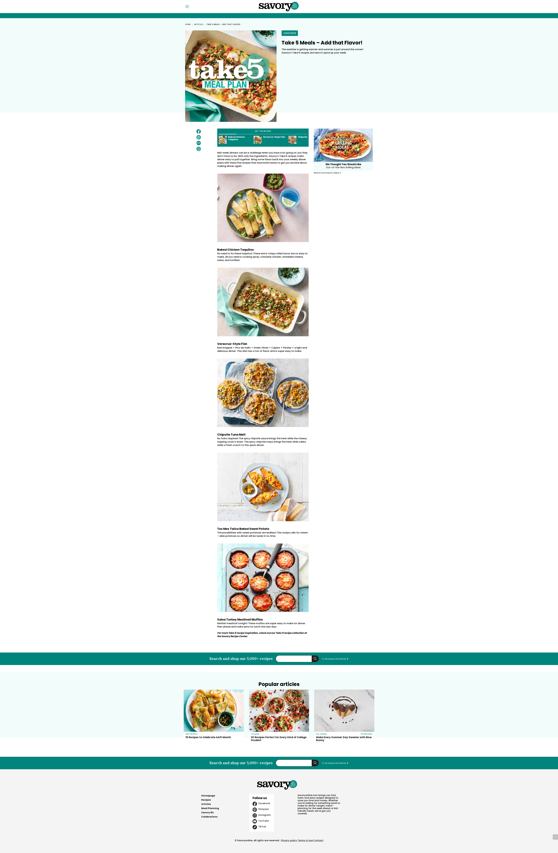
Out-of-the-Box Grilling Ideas (343, 167)
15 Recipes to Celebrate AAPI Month (208, 737)
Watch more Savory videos (327, 173)
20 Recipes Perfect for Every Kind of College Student (278, 739)
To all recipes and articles (334, 658)
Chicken (290, 33)
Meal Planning (210, 808)
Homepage (208, 795)
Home (188, 24)
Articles (198, 24)
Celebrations (209, 816)
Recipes (206, 800)
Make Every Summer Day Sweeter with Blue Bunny (344, 739)
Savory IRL (207, 812)
